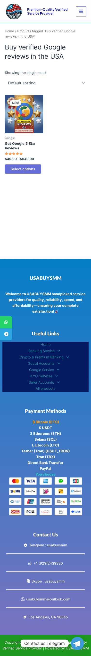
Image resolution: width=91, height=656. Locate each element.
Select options (23, 169)
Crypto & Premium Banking (41, 357)
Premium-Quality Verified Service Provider (47, 11)
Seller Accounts (41, 382)
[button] (45, 351)
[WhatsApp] (6, 322)
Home (9, 31)
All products (45, 388)
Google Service (41, 370)
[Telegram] (6, 334)
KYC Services (41, 376)
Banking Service (41, 351)
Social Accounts (41, 363)
